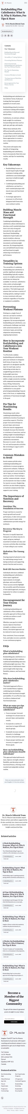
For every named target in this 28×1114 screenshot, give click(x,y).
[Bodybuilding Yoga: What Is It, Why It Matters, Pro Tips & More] (14, 924)
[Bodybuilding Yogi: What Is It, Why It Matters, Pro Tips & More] (14, 973)
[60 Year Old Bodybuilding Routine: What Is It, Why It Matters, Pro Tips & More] (14, 900)
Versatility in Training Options (13, 57)
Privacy (13, 1110)
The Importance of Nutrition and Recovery (13, 79)
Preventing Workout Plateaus (13, 60)
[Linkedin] (8, 35)
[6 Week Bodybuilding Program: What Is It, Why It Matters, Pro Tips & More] (14, 851)
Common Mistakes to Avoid (13, 75)
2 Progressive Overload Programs (20, 1080)
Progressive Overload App (5, 1090)
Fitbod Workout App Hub (5, 1080)
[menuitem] (7, 1075)
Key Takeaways (10, 49)
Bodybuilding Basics (7, 31)
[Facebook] (2, 35)
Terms (8, 1110)
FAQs (6, 88)
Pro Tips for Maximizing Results (12, 71)
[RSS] (2, 1098)
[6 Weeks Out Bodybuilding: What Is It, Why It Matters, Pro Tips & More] (14, 949)
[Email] (11, 35)
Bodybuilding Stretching (18, 1085)
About (17, 1110)
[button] (25, 3)
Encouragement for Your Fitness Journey (12, 83)
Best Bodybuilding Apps (6, 1075)
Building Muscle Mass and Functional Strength (12, 53)
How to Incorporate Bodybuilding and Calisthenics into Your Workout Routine (13, 65)
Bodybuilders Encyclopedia (18, 1090)
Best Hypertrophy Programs (20, 1075)
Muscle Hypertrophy (4, 1085)
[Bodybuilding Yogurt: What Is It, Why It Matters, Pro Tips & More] (14, 875)
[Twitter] (5, 35)
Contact (21, 1110)
